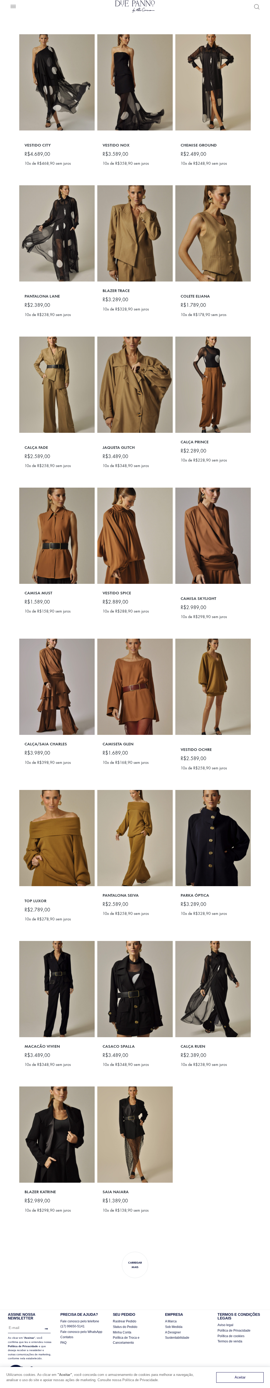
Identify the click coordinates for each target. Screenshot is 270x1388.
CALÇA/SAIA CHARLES (46, 743)
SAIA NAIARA (116, 1191)
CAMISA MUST (38, 592)
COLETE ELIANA (195, 296)
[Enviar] (45, 1328)
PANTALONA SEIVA (121, 895)
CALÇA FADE (36, 447)
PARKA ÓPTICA (195, 895)
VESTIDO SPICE (117, 592)
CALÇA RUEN (193, 1046)
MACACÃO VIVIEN (42, 1046)
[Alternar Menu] (13, 7)
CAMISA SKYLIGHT (198, 598)
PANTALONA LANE (42, 296)
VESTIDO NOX (116, 145)
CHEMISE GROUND (199, 145)
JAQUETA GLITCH (119, 447)
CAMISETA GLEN (118, 743)
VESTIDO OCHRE (196, 749)
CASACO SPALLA (119, 1046)
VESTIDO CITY (38, 145)
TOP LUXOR (35, 900)
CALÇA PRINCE (195, 441)
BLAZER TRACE (116, 290)
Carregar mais (135, 1265)
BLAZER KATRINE (40, 1191)
